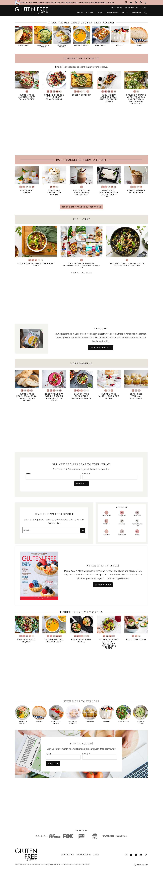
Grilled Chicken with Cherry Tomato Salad (54, 97)
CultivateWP (86, 864)
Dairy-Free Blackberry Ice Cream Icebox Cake (109, 193)
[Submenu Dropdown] (94, 12)
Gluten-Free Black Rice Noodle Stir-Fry (81, 396)
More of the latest (81, 273)
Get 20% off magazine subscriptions (81, 207)
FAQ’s (144, 8)
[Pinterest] (140, 2)
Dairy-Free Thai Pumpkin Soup (54, 640)
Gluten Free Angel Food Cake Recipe (108, 396)
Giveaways (136, 13)
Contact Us (116, 8)
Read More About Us (101, 348)
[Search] (145, 12)
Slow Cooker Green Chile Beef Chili (36, 264)
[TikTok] (145, 2)
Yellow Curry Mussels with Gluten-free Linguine (127, 264)
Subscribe (81, 484)
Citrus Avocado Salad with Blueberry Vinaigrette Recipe (109, 643)
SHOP (100, 13)
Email (86, 474)
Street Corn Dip (81, 95)
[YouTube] (131, 2)
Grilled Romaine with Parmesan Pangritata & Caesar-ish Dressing (136, 99)
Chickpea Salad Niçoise (26, 640)
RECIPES (89, 13)
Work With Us (131, 8)
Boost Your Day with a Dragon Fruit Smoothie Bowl (54, 397)
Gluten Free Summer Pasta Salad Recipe (26, 97)
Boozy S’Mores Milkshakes (136, 191)
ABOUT (80, 13)
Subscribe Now (103, 585)
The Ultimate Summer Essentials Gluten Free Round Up (81, 265)
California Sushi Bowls (81, 640)
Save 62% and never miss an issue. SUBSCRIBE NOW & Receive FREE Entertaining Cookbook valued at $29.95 (67, 2)
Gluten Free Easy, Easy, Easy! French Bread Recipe (26, 397)
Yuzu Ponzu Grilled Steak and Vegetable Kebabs (109, 98)
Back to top (142, 865)
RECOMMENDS (113, 13)
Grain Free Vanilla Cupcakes (136, 396)
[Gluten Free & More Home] (31, 10)
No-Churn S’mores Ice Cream (54, 192)
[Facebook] (135, 2)
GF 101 (125, 13)
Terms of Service (67, 864)
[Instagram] (126, 2)
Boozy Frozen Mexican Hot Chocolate (81, 192)
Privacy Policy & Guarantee (52, 864)
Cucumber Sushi (136, 639)
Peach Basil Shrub (27, 191)
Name (28, 474)
